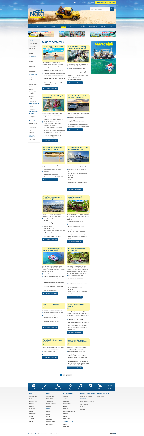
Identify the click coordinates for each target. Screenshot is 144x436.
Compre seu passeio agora (106, 2)
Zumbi (30, 87)
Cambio (110, 389)
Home (43, 40)
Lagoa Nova (32, 130)
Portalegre (32, 109)
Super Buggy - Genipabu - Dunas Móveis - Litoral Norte (77, 341)
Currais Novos (32, 127)
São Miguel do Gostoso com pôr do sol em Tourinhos (52, 148)
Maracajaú (31, 82)
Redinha (31, 53)
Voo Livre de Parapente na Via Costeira (52, 310)
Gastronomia (93, 26)
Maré (90, 389)
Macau (30, 98)
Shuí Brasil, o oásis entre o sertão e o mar (76, 249)
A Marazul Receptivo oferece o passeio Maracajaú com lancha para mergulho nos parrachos (52, 115)
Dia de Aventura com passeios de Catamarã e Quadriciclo (53, 249)
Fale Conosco (56, 433)
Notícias (54, 26)
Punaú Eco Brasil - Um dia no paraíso (52, 341)
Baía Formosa (32, 71)
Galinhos (31, 96)
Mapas (111, 26)
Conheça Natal (35, 26)
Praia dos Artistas (33, 51)
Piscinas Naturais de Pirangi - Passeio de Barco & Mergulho (77, 47)
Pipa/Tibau (32, 66)
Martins (31, 106)
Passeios (63, 26)
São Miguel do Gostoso (69, 411)
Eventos (80, 389)
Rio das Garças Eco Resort (87, 401)
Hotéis (83, 26)
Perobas (31, 89)
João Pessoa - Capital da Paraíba (76, 305)
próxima (68, 375)
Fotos (45, 26)
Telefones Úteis (58, 389)
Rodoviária (34, 389)
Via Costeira (32, 48)
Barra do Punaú (33, 84)
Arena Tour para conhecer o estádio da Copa (52, 198)
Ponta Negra (32, 46)
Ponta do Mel (32, 101)
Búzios (30, 64)
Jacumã (31, 79)
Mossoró (31, 132)
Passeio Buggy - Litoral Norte (53, 47)
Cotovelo (31, 59)
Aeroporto (45, 389)
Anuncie (50, 433)
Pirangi (31, 61)
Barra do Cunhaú (33, 69)
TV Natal (31, 418)
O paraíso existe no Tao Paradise (75, 198)
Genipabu (31, 77)
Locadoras (73, 26)
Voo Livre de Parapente (51, 304)
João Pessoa (32, 139)
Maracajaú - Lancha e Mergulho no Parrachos (53, 96)
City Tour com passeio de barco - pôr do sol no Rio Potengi (78, 148)
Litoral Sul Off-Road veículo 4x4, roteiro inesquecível (77, 96)
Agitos (103, 26)
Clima (100, 389)
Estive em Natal (33, 401)
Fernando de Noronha (86, 396)
